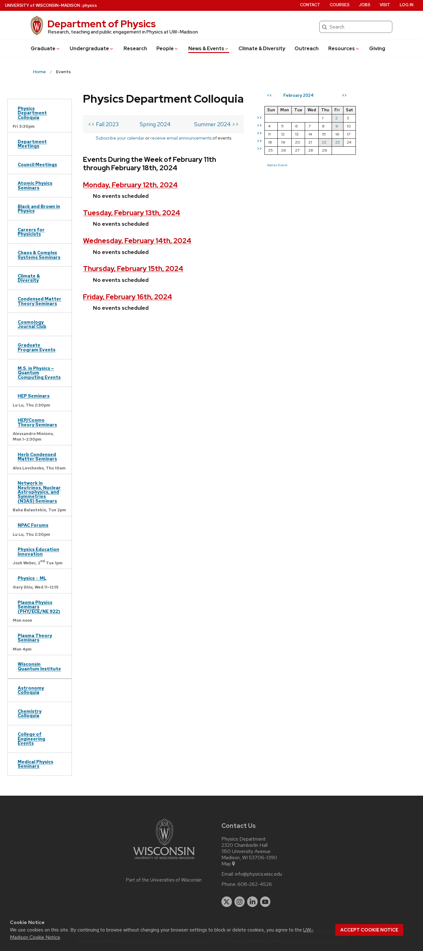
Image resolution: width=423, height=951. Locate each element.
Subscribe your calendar (120, 138)
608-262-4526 (255, 884)
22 (324, 142)
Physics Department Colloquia (32, 112)
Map (226, 864)
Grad (43, 48)
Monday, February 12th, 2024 (130, 184)
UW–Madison (42, 5)
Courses (340, 4)
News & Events (206, 48)
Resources (341, 48)
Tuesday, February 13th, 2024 (131, 212)
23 (337, 142)
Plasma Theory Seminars (35, 638)
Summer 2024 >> (216, 124)
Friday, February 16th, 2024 (127, 296)
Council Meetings (37, 164)
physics (90, 5)
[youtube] (265, 901)
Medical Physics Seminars (35, 764)
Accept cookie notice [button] (369, 930)
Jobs (364, 4)
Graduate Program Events (36, 347)
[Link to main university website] (164, 860)
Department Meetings (32, 144)
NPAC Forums (33, 525)
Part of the (164, 880)
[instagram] (239, 901)
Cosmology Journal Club (32, 324)
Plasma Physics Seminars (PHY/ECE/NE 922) (39, 606)
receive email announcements (181, 138)
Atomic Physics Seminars (35, 185)
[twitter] (226, 901)
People (165, 48)
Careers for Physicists (31, 232)
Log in (406, 4)
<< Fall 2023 (103, 124)
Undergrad (89, 48)
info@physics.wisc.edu (258, 874)
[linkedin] (252, 901)
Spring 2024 (155, 124)
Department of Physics (101, 23)
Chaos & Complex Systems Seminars (39, 255)
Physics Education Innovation (38, 551)
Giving (377, 48)
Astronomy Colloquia (31, 690)
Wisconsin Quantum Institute (39, 666)
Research (135, 48)
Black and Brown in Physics (39, 208)
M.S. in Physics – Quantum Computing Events (39, 372)
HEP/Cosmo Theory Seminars (37, 422)
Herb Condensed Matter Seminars (37, 456)
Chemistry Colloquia (29, 713)
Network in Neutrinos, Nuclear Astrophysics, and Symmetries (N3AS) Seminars (39, 492)
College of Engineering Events (31, 738)
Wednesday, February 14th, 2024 (137, 240)
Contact (310, 4)
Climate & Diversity (261, 48)
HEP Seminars (34, 396)
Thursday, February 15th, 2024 (133, 268)
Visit (385, 4)
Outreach (306, 48)
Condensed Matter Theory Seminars (39, 301)
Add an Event (277, 165)
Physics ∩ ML (32, 578)
